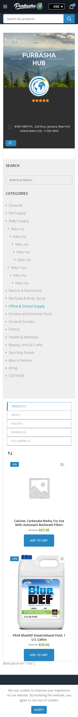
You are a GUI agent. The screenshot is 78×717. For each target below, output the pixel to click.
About (16, 415)
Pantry (14, 329)
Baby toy (17, 229)
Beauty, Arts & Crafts (26, 345)
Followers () (21, 441)
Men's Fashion (20, 360)
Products (19, 406)
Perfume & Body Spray (27, 298)
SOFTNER (16, 375)
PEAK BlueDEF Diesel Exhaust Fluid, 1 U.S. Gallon (39, 637)
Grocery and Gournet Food (30, 313)
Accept (39, 710)
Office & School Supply (27, 306)
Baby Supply (19, 220)
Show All (15, 205)
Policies (16, 423)
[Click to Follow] (10, 143)
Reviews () (18, 432)
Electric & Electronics (25, 290)
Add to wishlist (62, 464)
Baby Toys (19, 267)
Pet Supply (17, 213)
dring (13, 368)
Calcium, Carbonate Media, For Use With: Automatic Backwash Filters (39, 523)
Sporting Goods (21, 352)
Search (69, 18)
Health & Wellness (23, 337)
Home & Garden (21, 321)
